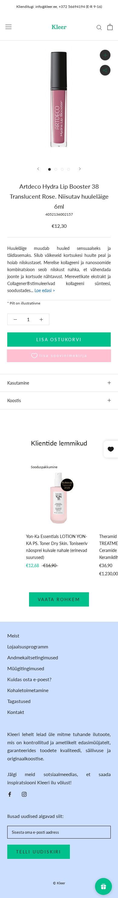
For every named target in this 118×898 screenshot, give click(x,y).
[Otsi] (99, 27)
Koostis (14, 400)
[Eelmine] (38, 168)
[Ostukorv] (110, 27)
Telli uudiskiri (38, 851)
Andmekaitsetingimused (32, 657)
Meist (13, 635)
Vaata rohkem (59, 599)
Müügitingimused (25, 668)
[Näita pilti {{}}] (49, 169)
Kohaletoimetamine (27, 690)
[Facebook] (9, 794)
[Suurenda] (105, 55)
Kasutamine (18, 382)
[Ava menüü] (8, 27)
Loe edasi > (44, 290)
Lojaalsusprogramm (27, 646)
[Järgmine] (80, 168)
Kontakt (15, 712)
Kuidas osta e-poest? (29, 679)
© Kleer (59, 883)
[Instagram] (24, 794)
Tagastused (19, 701)
